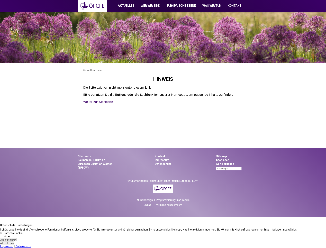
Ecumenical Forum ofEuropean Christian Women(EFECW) (95, 163)
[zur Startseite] (92, 11)
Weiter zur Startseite (98, 102)
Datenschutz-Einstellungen (16, 225)
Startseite (84, 156)
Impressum (162, 160)
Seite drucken (225, 164)
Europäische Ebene (181, 5)
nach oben (222, 160)
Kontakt (234, 5)
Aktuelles (126, 5)
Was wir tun (211, 5)
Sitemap (221, 156)
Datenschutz (163, 164)
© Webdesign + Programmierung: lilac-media (163, 200)
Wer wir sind (150, 5)
